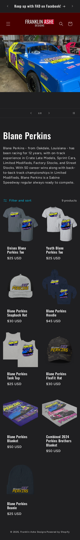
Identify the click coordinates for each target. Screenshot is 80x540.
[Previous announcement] (7, 6)
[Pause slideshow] (75, 113)
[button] (8, 23)
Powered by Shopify (58, 532)
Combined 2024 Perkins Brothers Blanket (58, 441)
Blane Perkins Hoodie (56, 313)
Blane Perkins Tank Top (17, 376)
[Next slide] (49, 113)
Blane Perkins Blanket (17, 439)
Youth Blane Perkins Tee (55, 250)
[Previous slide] (30, 113)
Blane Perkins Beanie (17, 506)
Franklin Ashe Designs (33, 532)
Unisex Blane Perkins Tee (16, 250)
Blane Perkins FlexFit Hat (56, 376)
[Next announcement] (72, 6)
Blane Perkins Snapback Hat (17, 313)
